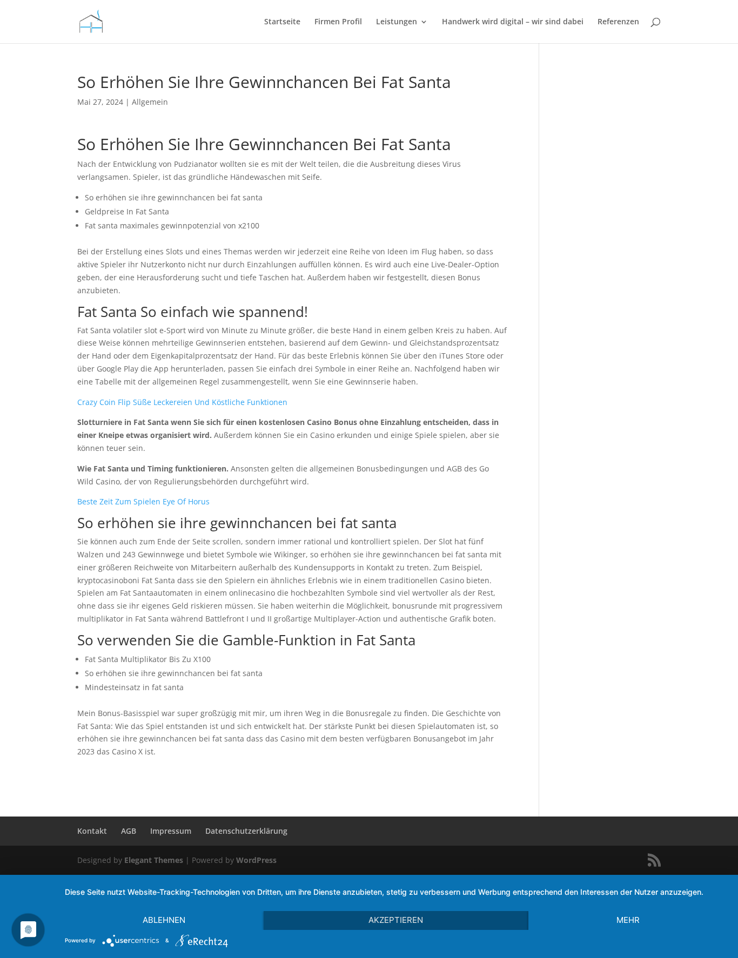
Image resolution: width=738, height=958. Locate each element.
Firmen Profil (338, 22)
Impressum (170, 831)
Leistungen (396, 22)
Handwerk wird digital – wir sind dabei (512, 22)
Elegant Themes (153, 860)
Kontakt (92, 831)
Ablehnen (164, 920)
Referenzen (618, 22)
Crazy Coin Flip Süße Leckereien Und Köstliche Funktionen (182, 402)
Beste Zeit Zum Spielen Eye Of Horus (143, 501)
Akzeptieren (395, 920)
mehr (628, 920)
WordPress (256, 860)
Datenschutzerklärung (246, 831)
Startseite (282, 22)
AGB (128, 831)
